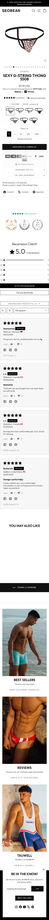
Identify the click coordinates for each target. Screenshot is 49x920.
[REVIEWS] (24, 730)
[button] (9, 98)
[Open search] (3, 310)
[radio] (10, 111)
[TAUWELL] (24, 818)
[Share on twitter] (10, 350)
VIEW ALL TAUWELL (24, 865)
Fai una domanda (24, 175)
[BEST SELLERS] (24, 642)
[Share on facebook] (5, 350)
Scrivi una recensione (24, 285)
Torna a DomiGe (26, 587)
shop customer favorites (24, 690)
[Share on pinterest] (15, 350)
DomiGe (24, 71)
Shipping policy (24, 170)
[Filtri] (10, 310)
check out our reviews (24, 778)
